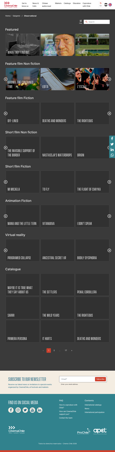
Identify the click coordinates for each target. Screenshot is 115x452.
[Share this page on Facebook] (112, 138)
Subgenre (16, 16)
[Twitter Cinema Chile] (25, 410)
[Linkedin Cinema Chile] (39, 410)
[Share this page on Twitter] (112, 144)
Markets (58, 3)
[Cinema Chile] (10, 4)
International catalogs (93, 405)
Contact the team (65, 418)
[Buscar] (99, 22)
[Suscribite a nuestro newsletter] (77, 379)
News (87, 409)
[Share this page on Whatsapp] (112, 155)
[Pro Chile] (84, 431)
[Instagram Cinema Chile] (18, 410)
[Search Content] (100, 5)
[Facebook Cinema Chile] (11, 410)
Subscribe (100, 379)
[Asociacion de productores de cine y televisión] (100, 431)
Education (77, 3)
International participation (94, 412)
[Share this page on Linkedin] (112, 149)
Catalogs (67, 3)
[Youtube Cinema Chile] (32, 410)
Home (7, 16)
